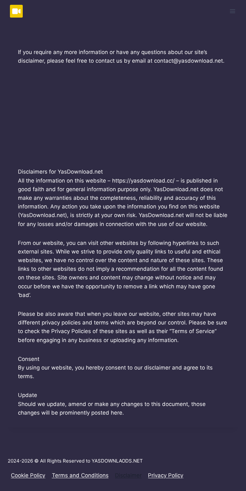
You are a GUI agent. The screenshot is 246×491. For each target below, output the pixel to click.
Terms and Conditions (80, 475)
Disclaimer (128, 475)
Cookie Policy (28, 475)
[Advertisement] (123, 120)
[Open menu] (232, 11)
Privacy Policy (165, 475)
